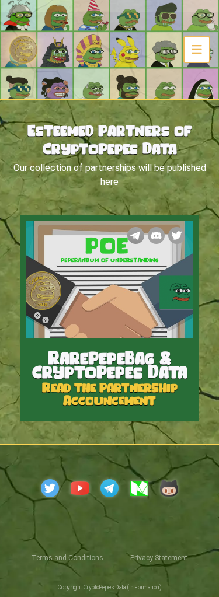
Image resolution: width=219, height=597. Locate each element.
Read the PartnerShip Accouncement (110, 393)
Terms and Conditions (67, 558)
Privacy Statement (158, 558)
